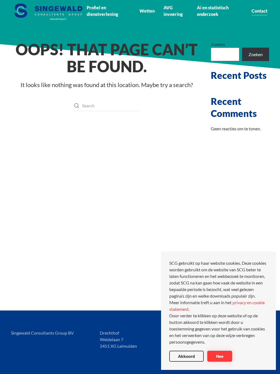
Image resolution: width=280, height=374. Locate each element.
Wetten (147, 10)
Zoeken (218, 44)
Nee (219, 356)
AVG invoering (173, 11)
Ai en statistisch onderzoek (213, 11)
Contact (259, 10)
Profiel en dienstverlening (102, 11)
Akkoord (186, 356)
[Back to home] (48, 11)
